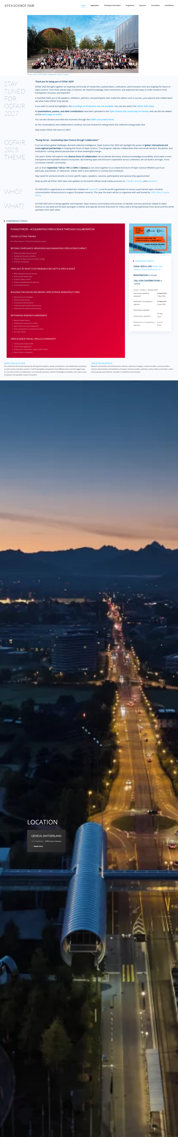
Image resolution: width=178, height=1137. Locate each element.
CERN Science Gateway (53, 841)
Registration (95, 5)
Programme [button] (130, 5)
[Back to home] (19, 5)
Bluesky (138, 181)
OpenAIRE (93, 189)
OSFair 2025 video (145, 106)
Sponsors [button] (142, 5)
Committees (155, 5)
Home (83, 5)
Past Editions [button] (169, 5)
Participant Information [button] (112, 5)
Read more (38, 846)
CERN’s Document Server (102, 119)
